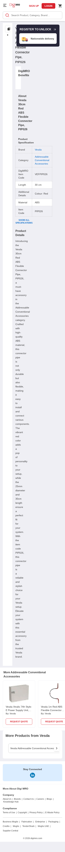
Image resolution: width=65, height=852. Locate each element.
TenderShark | (29, 826)
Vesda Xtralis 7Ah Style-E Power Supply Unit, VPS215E (19, 710)
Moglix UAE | (44, 826)
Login (48, 6)
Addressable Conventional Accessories (42, 160)
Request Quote (19, 721)
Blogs (49, 799)
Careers (40, 799)
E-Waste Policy (52, 812)
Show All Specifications (24, 221)
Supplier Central (10, 830)
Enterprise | (41, 821)
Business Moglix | (11, 821)
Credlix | (7, 826)
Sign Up (34, 6)
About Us (7, 799)
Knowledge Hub (11, 802)
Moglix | (17, 826)
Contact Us (28, 799)
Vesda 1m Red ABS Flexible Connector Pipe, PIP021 (51, 710)
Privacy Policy (36, 812)
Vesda (38, 149)
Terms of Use (9, 812)
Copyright (22, 812)
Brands (17, 799)
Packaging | (54, 821)
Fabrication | (27, 821)
